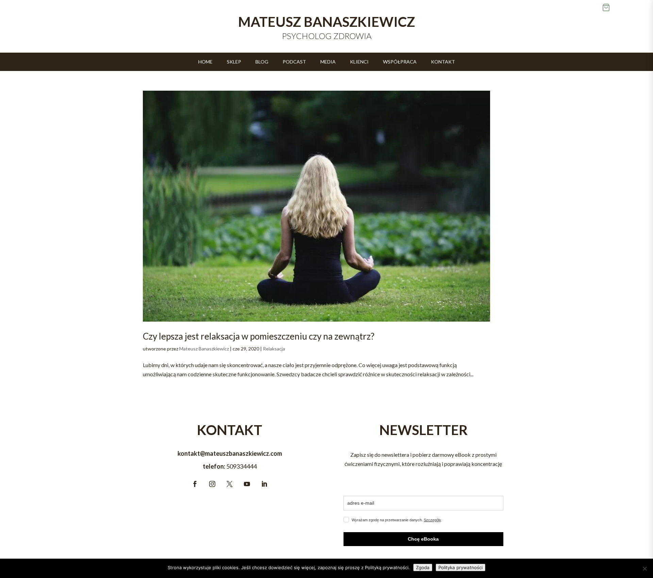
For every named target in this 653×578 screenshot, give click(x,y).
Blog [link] (261, 62)
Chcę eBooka (423, 539)
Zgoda (423, 567)
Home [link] (205, 62)
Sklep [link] (234, 62)
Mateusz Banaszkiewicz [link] (204, 348)
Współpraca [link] (400, 62)
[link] (316, 206)
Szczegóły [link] (432, 520)
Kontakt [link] (443, 62)
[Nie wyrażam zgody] (644, 568)
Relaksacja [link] (274, 348)
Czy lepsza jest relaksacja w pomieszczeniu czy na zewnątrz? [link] (258, 336)
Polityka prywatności (460, 567)
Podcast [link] (294, 62)
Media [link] (328, 62)
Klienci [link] (359, 62)
